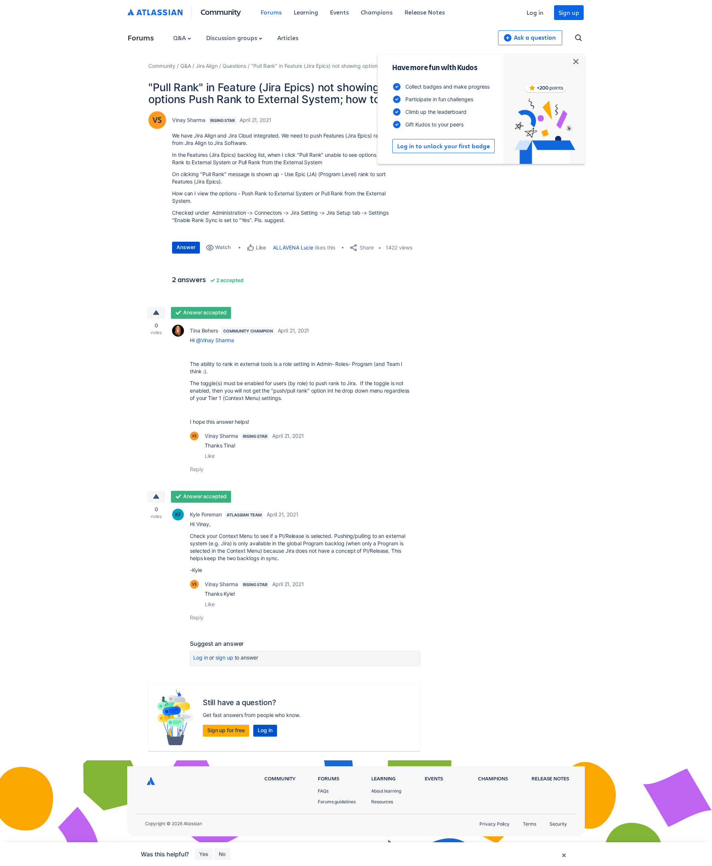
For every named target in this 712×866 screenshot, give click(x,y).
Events (339, 12)
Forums (271, 12)
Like (210, 456)
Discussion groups (232, 38)
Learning (306, 12)
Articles (287, 38)
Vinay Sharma (188, 120)
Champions (377, 12)
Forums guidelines (337, 801)
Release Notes (425, 12)
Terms (529, 824)
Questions (234, 66)
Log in (535, 12)
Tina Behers (204, 330)
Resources (382, 801)
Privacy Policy (494, 824)
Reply (197, 469)
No (222, 854)
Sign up (568, 12)
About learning (386, 791)
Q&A (180, 38)
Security (558, 824)
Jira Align (207, 66)
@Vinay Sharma (215, 340)
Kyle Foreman (206, 514)
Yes (203, 854)
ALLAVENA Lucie (293, 247)
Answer (186, 247)
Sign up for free (226, 730)
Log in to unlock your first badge (443, 146)
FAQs (323, 791)
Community (221, 11)
